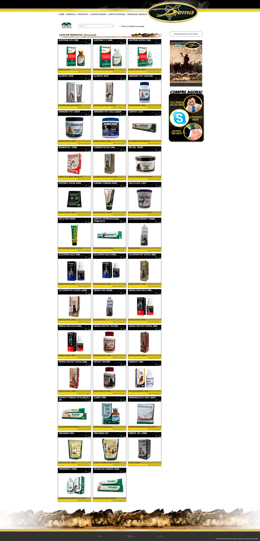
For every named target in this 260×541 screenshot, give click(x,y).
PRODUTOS (83, 14)
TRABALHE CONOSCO (137, 14)
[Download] (90, 35)
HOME (61, 14)
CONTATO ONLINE (98, 14)
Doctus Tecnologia (230, 538)
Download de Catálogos (186, 34)
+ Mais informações (83, 72)
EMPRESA (71, 14)
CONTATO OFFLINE (116, 14)
